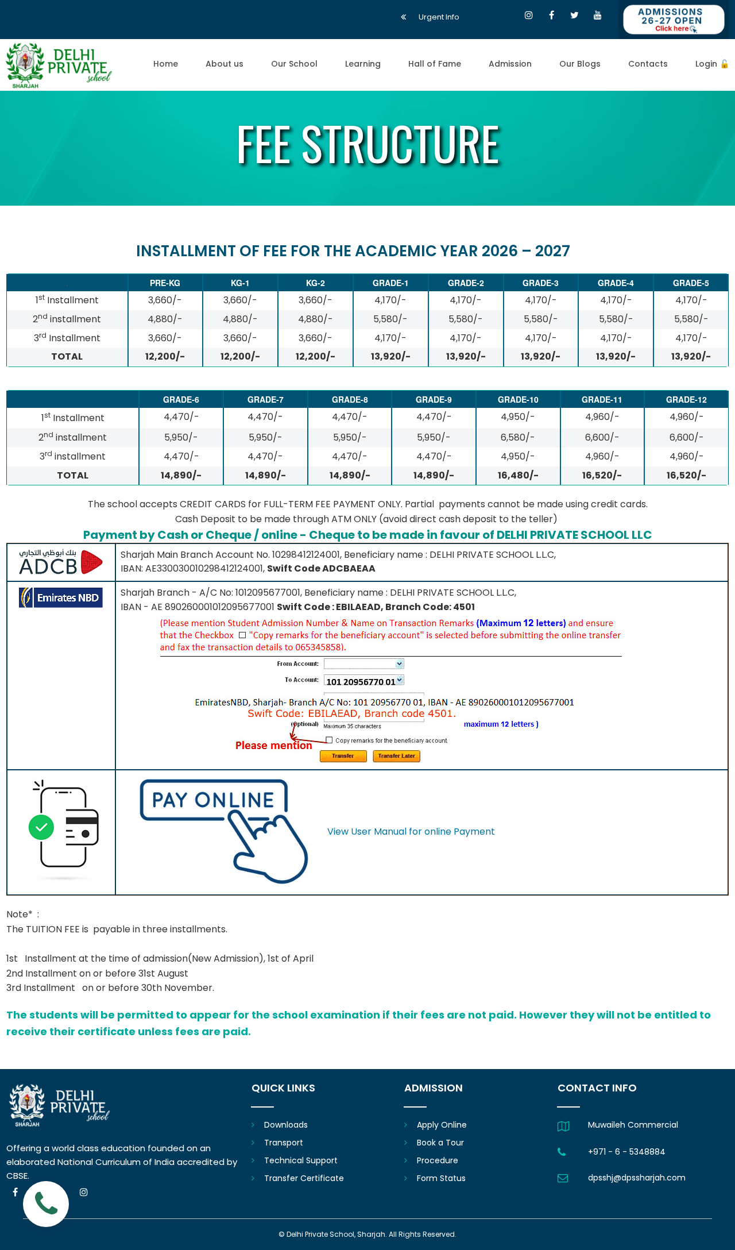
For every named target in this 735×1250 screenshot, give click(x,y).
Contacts (648, 64)
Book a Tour (440, 1142)
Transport (283, 1142)
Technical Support (301, 1160)
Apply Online (442, 1125)
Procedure (437, 1160)
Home (165, 64)
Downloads (286, 1125)
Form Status (441, 1178)
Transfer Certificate (304, 1178)
